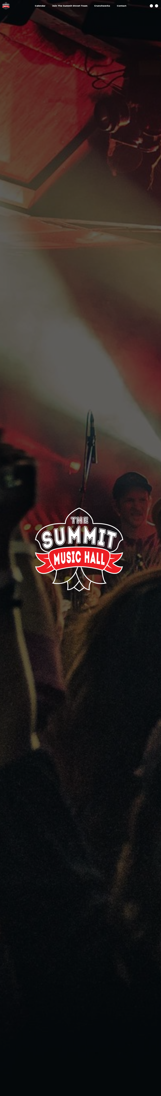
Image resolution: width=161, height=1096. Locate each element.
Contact (121, 6)
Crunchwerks (102, 6)
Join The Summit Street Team (69, 6)
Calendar (40, 6)
